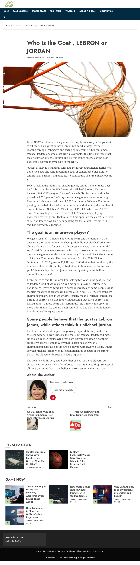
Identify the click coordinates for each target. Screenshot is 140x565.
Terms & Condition (66, 551)
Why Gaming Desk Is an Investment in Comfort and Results (124, 491)
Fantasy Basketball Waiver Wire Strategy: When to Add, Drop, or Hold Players (80, 459)
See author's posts (63, 390)
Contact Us (106, 11)
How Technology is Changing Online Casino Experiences (35, 513)
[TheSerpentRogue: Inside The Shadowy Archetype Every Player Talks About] (14, 494)
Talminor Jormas (36, 468)
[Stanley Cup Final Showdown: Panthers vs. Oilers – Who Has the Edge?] (14, 459)
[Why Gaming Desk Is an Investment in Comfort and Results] (102, 494)
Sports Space (39, 11)
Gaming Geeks (20, 11)
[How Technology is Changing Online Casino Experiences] (14, 515)
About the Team (87, 11)
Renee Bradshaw (36, 58)
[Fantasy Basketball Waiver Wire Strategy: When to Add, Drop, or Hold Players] (58, 459)
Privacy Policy (49, 551)
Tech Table (55, 11)
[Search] (4, 17)
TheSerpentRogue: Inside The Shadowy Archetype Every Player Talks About (36, 494)
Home (6, 11)
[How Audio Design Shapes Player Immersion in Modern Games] (58, 494)
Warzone (70, 11)
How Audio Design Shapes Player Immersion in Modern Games (80, 491)
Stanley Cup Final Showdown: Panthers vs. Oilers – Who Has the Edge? (36, 458)
